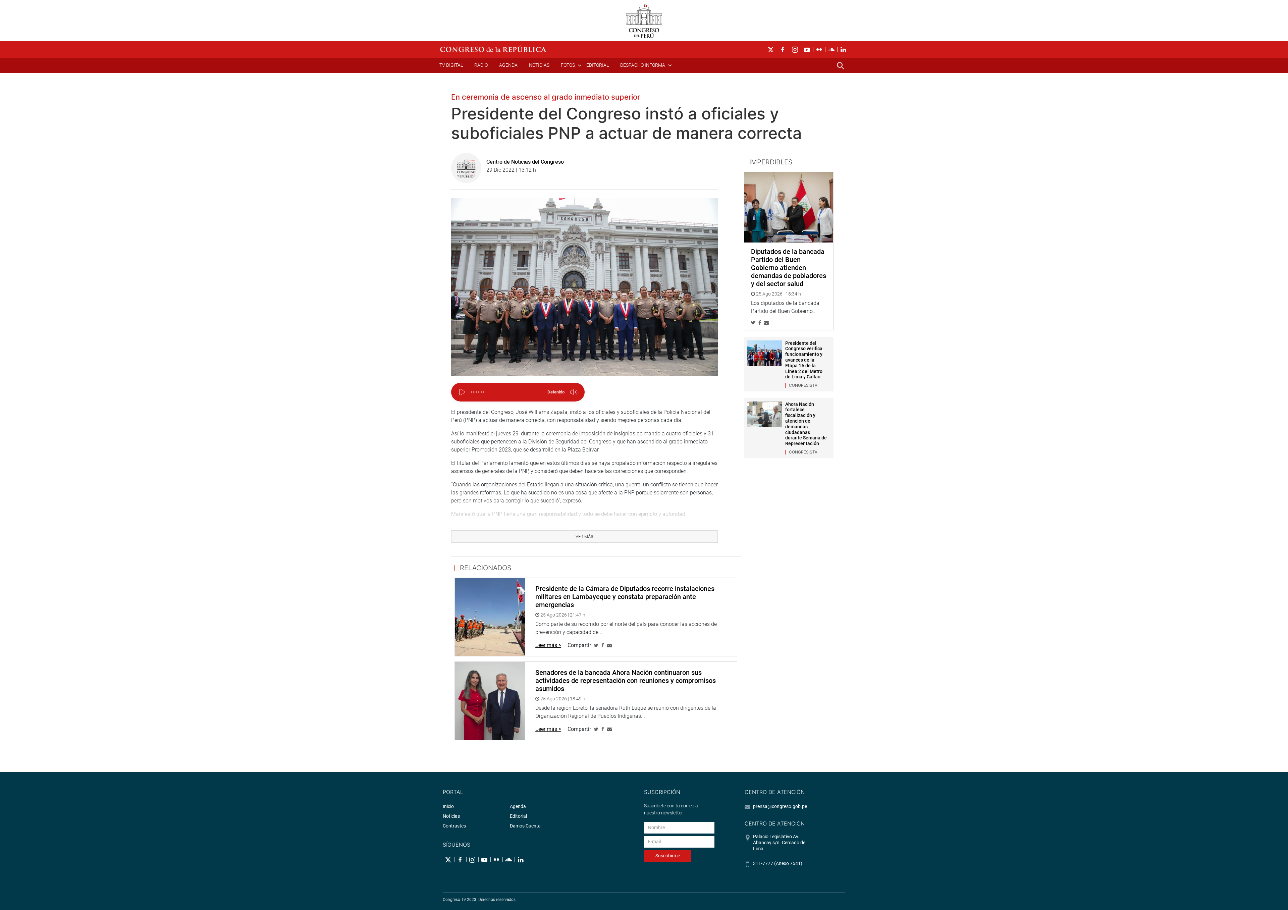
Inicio (448, 806)
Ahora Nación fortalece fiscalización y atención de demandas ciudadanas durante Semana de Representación (806, 424)
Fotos (568, 65)
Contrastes (454, 825)
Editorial (597, 65)
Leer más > (548, 645)
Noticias (539, 65)
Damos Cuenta (525, 825)
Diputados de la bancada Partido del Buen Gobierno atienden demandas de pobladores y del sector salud (788, 268)
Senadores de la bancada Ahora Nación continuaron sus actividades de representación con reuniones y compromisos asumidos (625, 680)
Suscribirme (667, 855)
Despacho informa (642, 65)
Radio (481, 65)
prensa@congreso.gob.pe (780, 806)
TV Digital (451, 65)
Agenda (508, 65)
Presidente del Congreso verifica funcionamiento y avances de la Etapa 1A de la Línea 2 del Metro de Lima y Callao (803, 360)
